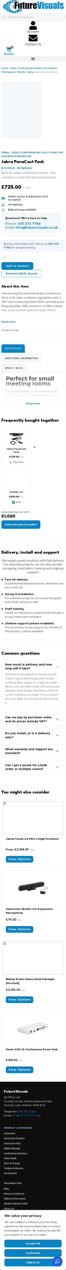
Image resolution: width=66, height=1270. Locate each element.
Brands (21, 72)
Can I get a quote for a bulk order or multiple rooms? (26, 767)
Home (4, 68)
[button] (33, 59)
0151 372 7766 (27, 1111)
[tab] (13, 348)
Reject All (33, 1262)
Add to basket (17, 266)
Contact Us (33, 44)
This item (18, 462)
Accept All (33, 1243)
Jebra (30, 72)
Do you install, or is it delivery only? (27, 735)
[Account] (33, 25)
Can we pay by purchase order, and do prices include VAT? (28, 719)
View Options (19, 859)
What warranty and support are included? (29, 751)
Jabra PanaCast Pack (22, 162)
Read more (8, 321)
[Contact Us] (33, 38)
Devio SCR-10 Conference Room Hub (32, 1049)
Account (33, 31)
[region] (33, 1240)
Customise (33, 1253)
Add (18, 502)
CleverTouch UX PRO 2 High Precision (32, 838)
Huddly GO (16, 492)
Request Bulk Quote (21, 273)
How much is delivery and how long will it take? (28, 666)
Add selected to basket (21, 524)
